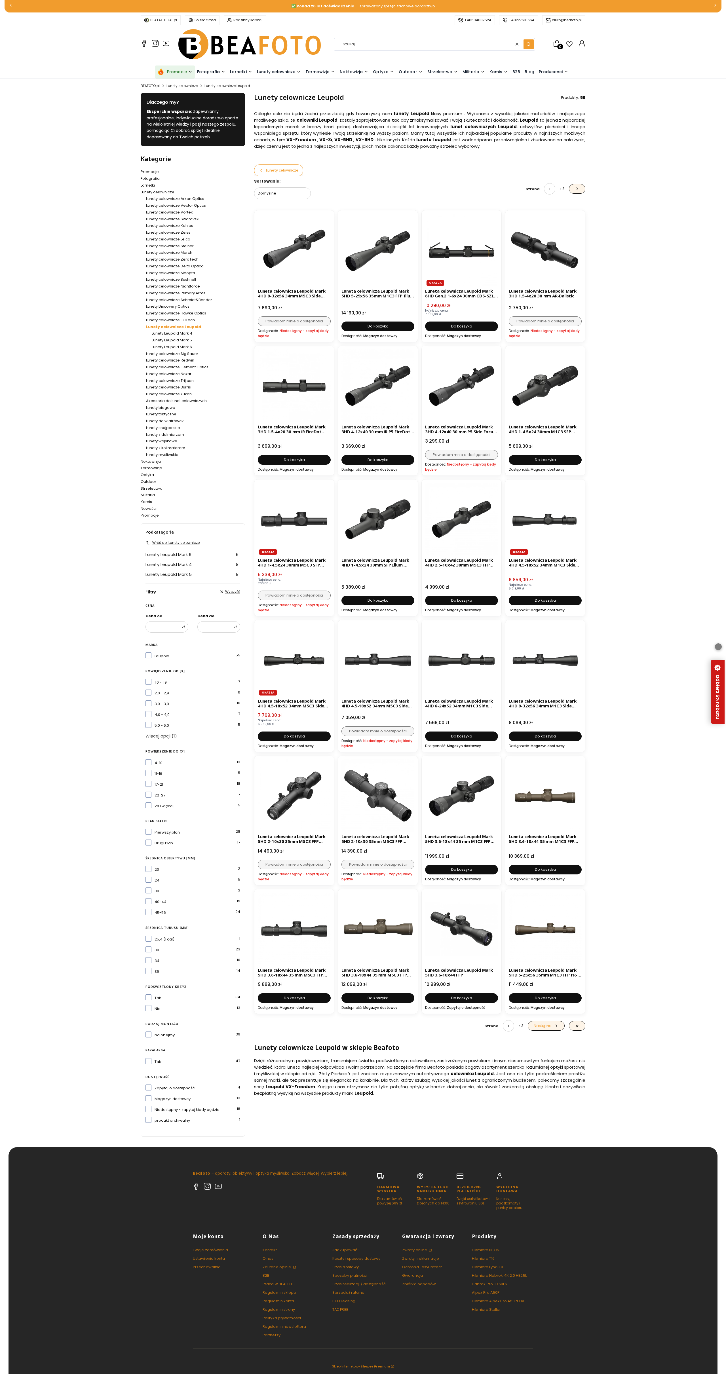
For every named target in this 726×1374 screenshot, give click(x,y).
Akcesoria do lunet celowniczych (176, 400)
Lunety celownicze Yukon (169, 394)
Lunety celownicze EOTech (170, 320)
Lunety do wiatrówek (165, 421)
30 (157, 891)
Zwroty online (415, 1250)
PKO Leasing (343, 1301)
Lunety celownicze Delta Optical (175, 266)
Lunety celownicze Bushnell (171, 279)
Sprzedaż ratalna (348, 1292)
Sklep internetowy (361, 1366)
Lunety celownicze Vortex (169, 212)
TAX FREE (340, 1309)
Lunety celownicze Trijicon (170, 380)
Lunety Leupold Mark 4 (172, 333)
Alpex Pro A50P (486, 1292)
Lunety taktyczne (161, 414)
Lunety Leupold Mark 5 (172, 340)
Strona (532, 189)
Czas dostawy (345, 1267)
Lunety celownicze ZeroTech (172, 259)
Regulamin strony (279, 1309)
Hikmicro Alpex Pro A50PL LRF (498, 1301)
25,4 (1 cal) (164, 939)
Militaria (148, 495)
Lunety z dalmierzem (165, 434)
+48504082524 (477, 20)
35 (157, 971)
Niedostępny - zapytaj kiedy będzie (187, 1109)
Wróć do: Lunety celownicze (176, 542)
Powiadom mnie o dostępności (294, 321)
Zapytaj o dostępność (175, 1088)
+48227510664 (521, 20)
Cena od (153, 616)
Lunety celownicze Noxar (168, 374)
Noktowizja (151, 461)
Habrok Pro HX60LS (489, 1284)
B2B (266, 1275)
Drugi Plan (164, 843)
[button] (529, 44)
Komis (146, 501)
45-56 (160, 912)
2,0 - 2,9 (162, 693)
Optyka (147, 474)
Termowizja (151, 468)
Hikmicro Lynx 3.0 (487, 1267)
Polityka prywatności (282, 1318)
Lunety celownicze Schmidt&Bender (179, 300)
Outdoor (148, 481)
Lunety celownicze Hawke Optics (176, 313)
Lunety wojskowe (161, 441)
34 (157, 960)
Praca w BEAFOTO (279, 1284)
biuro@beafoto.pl (567, 20)
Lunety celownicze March (169, 252)
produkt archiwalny (172, 1120)
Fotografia (150, 178)
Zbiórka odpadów (419, 1284)
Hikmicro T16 (483, 1258)
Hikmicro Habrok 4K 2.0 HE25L (499, 1275)
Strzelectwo (151, 488)
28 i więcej (164, 806)
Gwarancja (412, 1275)
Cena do (205, 616)
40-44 (160, 901)
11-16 (158, 773)
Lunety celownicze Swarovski (172, 219)
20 (157, 869)
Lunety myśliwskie (162, 454)
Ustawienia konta (209, 1258)
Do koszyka (378, 326)
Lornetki (148, 185)
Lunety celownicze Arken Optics (175, 198)
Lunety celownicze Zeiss (168, 232)
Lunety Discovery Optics (167, 306)
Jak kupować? (346, 1250)
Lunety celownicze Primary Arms (175, 293)
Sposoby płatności (349, 1275)
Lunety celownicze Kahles (169, 225)
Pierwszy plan (167, 832)
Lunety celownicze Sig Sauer (172, 353)
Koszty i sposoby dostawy (356, 1258)
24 (157, 880)
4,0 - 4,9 (162, 714)
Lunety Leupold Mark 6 (172, 347)
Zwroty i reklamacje (420, 1258)
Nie (158, 1008)
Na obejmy (165, 1035)
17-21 (159, 784)
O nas (268, 1258)
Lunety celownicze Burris (168, 387)
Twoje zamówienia (210, 1250)
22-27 (160, 795)
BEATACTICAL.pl (163, 20)
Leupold (162, 656)
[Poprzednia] (11, 6)
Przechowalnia (207, 1267)
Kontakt (270, 1250)
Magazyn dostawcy (173, 1099)
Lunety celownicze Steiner (170, 246)
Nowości (149, 508)
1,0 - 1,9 (161, 682)
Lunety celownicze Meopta (170, 273)
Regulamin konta (278, 1301)
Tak (158, 998)
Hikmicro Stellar (486, 1309)
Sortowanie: (267, 181)
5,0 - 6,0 (162, 725)
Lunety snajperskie (163, 427)
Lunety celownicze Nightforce (173, 286)
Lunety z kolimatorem (165, 448)
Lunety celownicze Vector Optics (176, 205)
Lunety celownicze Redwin (170, 360)
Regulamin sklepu (279, 1292)
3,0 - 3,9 (162, 704)
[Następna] (715, 6)
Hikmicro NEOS (485, 1250)
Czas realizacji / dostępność (359, 1284)
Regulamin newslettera (284, 1326)
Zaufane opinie (277, 1267)
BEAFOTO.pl (150, 85)
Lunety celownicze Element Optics (177, 367)
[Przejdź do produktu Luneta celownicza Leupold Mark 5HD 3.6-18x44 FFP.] (461, 929)
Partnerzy (271, 1335)
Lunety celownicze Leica (168, 239)
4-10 (158, 763)
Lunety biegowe (160, 407)
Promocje (150, 171)
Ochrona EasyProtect (422, 1267)
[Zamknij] (718, 646)
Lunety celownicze (182, 85)
